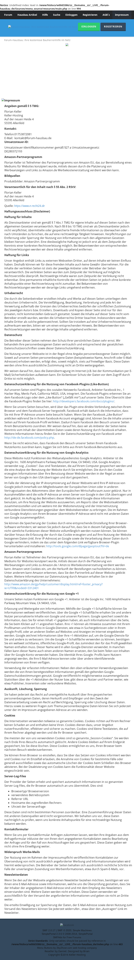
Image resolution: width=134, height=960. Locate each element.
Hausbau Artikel (27, 14)
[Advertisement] (67, 72)
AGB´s (106, 14)
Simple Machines (82, 930)
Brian (86, 951)
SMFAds (57, 937)
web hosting (79, 947)
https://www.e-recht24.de (29, 206)
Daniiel (62, 951)
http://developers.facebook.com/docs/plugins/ (83, 401)
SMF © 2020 (64, 930)
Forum (8, 14)
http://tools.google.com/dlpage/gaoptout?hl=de (77, 546)
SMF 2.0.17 (48, 930)
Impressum (122, 14)
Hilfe (45, 14)
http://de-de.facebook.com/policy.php (29, 438)
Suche (56, 14)
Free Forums (74, 937)
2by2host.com (64, 947)
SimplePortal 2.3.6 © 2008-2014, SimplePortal (67, 933)
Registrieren (90, 14)
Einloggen (71, 14)
